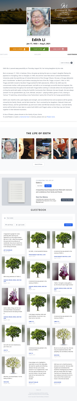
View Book (39, 185)
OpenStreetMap (40, 396)
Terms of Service (42, 394)
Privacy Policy (34, 394)
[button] (13, 265)
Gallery (37, 54)
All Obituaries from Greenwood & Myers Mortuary (64, 18)
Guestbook (72, 54)
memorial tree (24, 117)
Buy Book (48, 185)
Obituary (4, 54)
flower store (51, 117)
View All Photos (38, 164)
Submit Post (68, 224)
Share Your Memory (67, 200)
